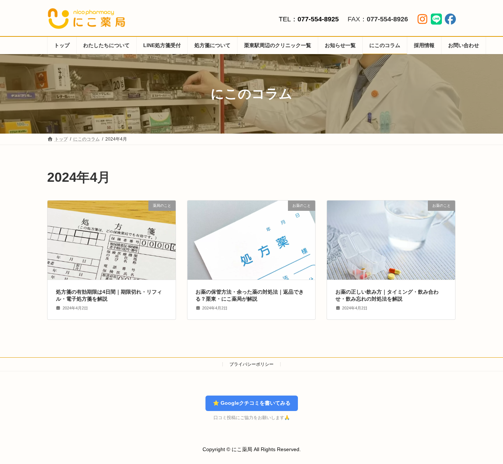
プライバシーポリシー (251, 364)
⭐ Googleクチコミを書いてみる (252, 403)
